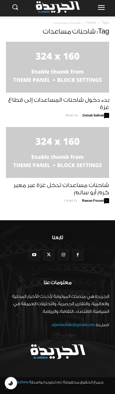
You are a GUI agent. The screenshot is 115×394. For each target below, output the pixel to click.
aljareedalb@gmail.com (73, 325)
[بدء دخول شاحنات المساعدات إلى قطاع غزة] (57, 67)
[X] (49, 255)
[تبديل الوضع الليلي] (11, 383)
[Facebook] (77, 255)
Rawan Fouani (93, 201)
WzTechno (19, 382)
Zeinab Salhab (93, 115)
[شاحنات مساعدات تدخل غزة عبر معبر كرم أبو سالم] (57, 152)
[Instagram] (63, 255)
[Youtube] (34, 255)
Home (91, 23)
